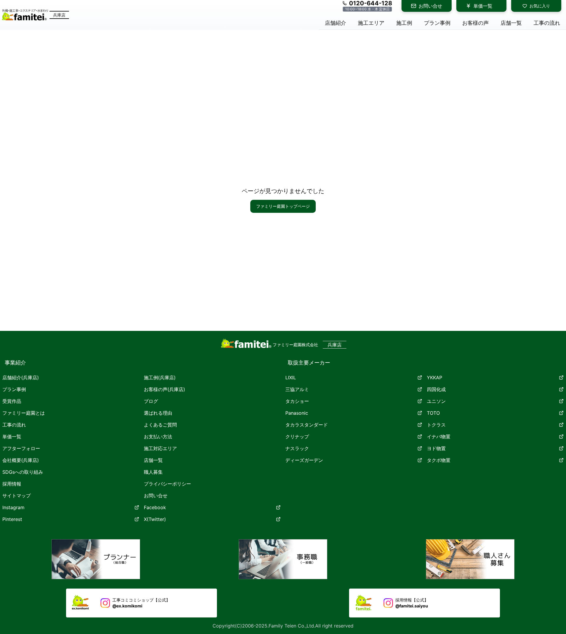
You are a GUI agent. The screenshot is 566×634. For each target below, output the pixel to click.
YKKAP (434, 377)
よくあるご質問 (160, 425)
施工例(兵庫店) (160, 377)
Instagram (13, 507)
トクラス (436, 425)
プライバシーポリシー (167, 484)
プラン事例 (14, 389)
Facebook (155, 507)
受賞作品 (11, 401)
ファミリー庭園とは (23, 413)
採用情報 (11, 484)
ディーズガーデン (304, 460)
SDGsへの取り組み (22, 472)
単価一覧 (482, 6)
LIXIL (290, 377)
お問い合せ (430, 6)
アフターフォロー (21, 448)
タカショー (297, 401)
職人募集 (153, 472)
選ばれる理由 (158, 413)
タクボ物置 (438, 460)
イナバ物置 (438, 436)
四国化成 (436, 389)
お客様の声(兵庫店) (164, 389)
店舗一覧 (153, 460)
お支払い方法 (158, 436)
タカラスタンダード (306, 425)
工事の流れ (14, 425)
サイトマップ (16, 496)
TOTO (433, 413)
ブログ (151, 401)
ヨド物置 (436, 448)
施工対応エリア (160, 448)
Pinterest (12, 519)
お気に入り (539, 5)
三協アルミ (297, 389)
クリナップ (297, 436)
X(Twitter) (155, 519)
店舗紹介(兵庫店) (20, 377)
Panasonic (296, 413)
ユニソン (436, 401)
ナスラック (297, 448)
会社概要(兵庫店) (20, 460)
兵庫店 (59, 14)
